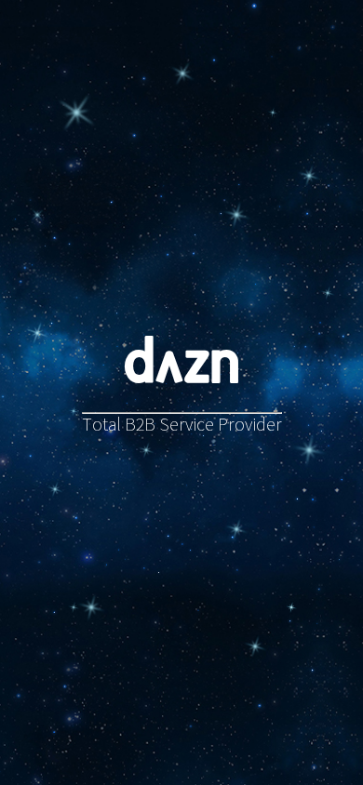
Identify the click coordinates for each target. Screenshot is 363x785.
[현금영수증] (146, 450)
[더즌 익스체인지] (309, 175)
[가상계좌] (77, 113)
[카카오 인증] (55, 489)
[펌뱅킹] (36, 215)
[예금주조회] (236, 214)
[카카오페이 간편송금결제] (73, 411)
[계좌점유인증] (73, 607)
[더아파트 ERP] (309, 450)
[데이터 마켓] (255, 646)
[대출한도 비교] (327, 293)
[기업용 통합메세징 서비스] (291, 607)
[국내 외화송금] (272, 112)
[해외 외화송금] (182, 74)
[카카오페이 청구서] (236, 529)
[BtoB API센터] (37, 333)
